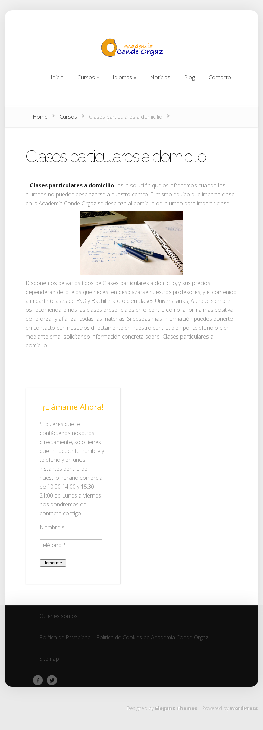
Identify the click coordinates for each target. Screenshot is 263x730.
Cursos (68, 117)
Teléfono (53, 545)
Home (40, 117)
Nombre (52, 527)
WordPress (244, 708)
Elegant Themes (176, 708)
